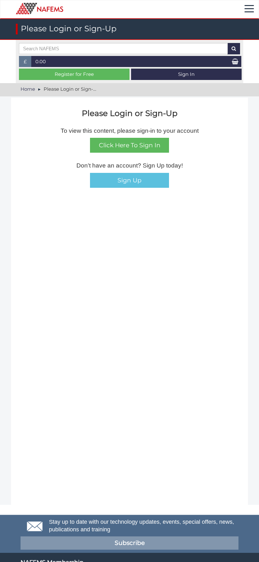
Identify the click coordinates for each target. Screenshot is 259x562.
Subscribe (130, 543)
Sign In (186, 74)
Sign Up (129, 180)
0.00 (40, 61)
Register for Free (74, 74)
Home (28, 89)
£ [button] (28, 62)
